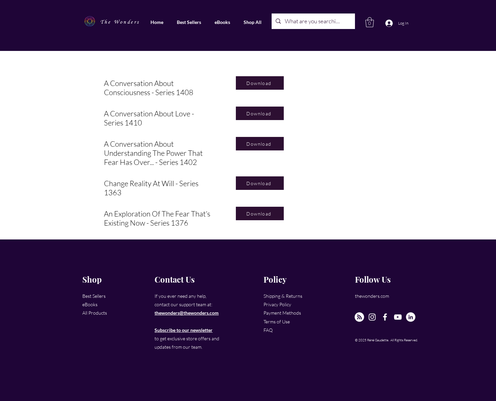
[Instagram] (372, 317)
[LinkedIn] (410, 317)
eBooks (90, 304)
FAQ (268, 330)
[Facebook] (385, 317)
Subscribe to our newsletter (184, 330)
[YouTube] (398, 317)
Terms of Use (277, 321)
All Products (94, 313)
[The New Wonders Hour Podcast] (359, 317)
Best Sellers (94, 296)
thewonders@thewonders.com (187, 313)
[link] (369, 22)
